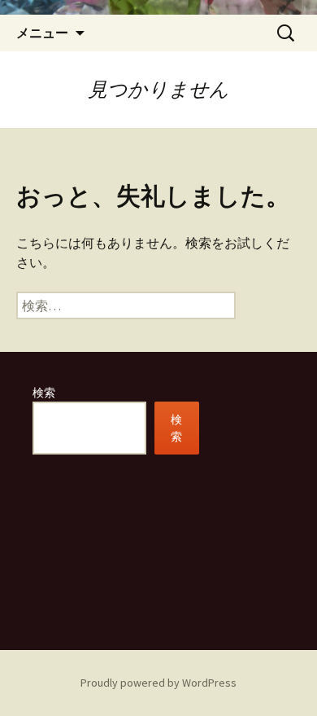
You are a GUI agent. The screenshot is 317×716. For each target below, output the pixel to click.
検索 (44, 392)
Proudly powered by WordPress (158, 682)
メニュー (42, 32)
